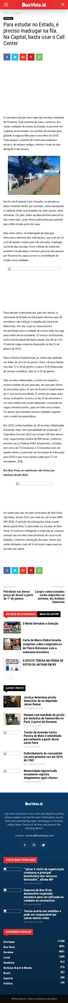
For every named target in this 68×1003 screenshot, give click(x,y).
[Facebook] (24, 845)
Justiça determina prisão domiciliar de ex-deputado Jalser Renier (40, 700)
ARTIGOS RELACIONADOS (20, 614)
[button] (63, 4)
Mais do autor (48, 614)
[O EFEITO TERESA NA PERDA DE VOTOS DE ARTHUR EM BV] (12, 665)
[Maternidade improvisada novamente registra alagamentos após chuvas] (12, 775)
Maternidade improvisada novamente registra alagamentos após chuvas (41, 774)
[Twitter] (43, 845)
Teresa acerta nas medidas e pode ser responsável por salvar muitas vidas (42, 914)
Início (6, 12)
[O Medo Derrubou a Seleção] (12, 628)
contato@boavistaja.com (39, 835)
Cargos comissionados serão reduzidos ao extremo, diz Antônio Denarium (50, 597)
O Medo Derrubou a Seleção (40, 623)
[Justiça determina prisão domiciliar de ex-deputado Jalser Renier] (12, 702)
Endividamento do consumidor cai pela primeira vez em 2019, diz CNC (43, 756)
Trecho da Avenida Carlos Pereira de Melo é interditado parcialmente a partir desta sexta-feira (42, 737)
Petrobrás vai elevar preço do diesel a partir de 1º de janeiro (18, 595)
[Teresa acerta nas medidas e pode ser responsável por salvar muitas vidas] (12, 915)
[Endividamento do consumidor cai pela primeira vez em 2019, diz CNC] (12, 758)
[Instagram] (34, 845)
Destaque (17, 12)
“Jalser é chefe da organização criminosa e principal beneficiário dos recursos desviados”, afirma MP (44, 874)
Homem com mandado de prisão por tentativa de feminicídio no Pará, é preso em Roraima (44, 718)
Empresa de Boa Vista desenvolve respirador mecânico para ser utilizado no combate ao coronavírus (44, 895)
